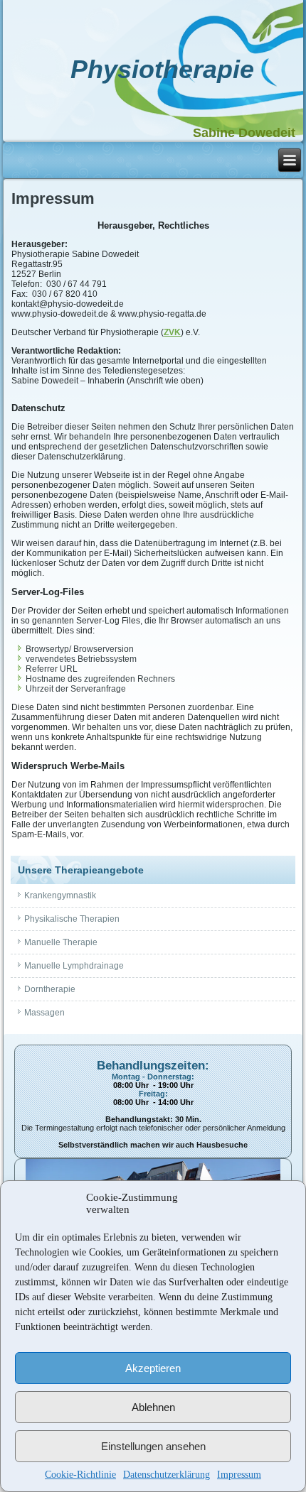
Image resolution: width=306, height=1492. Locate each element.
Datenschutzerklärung (166, 1474)
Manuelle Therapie (60, 942)
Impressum (239, 1474)
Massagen (44, 1013)
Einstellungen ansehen (153, 1446)
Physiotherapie (162, 69)
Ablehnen (153, 1407)
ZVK (172, 332)
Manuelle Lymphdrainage (74, 966)
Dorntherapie (49, 989)
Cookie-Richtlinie (80, 1474)
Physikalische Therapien (72, 919)
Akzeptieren (153, 1368)
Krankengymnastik (60, 895)
